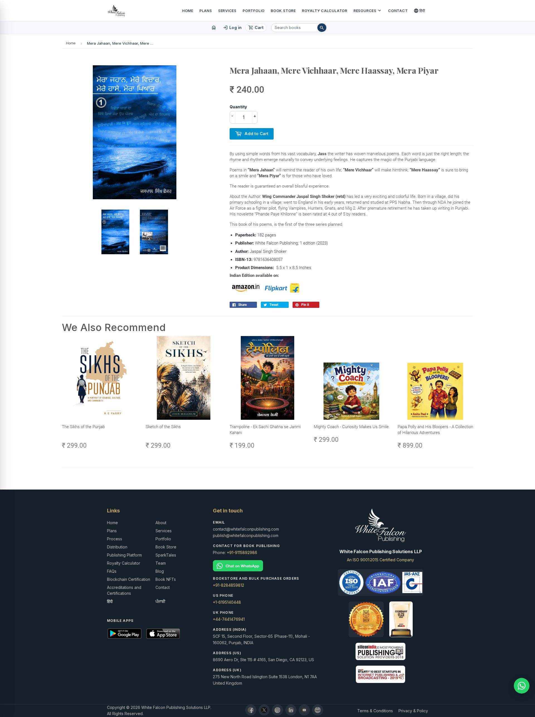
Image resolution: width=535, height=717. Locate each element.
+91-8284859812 (228, 585)
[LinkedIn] (290, 710)
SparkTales (165, 555)
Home (187, 10)
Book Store (283, 10)
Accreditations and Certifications (124, 590)
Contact (398, 10)
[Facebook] (250, 710)
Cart (256, 28)
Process (114, 538)
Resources (368, 11)
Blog (159, 571)
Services (227, 10)
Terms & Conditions (375, 710)
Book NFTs (165, 579)
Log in (232, 28)
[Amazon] (317, 710)
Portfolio (254, 10)
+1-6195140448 (227, 602)
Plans (206, 10)
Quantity (238, 106)
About (160, 522)
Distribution (117, 547)
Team (160, 563)
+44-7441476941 (229, 619)
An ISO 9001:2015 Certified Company (380, 559)
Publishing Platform (124, 555)
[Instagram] (277, 710)
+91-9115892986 (242, 552)
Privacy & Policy (413, 710)
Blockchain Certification (128, 579)
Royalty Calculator (324, 10)
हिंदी (419, 11)
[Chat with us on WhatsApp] (521, 686)
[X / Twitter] (264, 710)
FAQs (111, 571)
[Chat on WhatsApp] (267, 566)
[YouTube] (304, 710)
